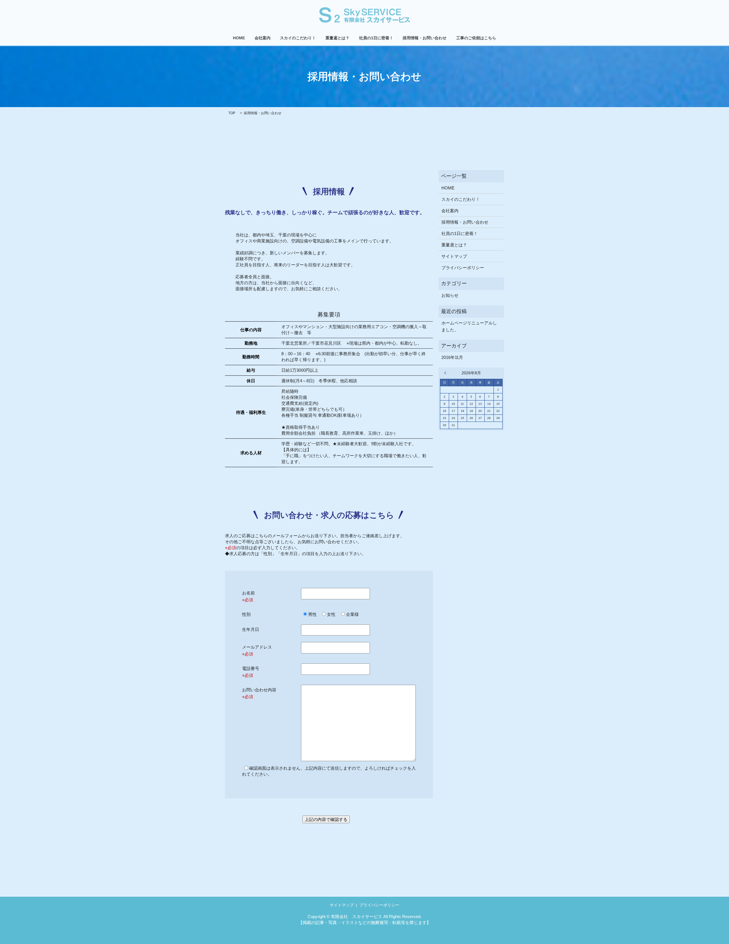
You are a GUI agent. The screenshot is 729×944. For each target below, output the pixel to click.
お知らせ (449, 295)
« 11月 (446, 372)
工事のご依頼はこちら (476, 38)
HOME (239, 38)
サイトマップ (454, 256)
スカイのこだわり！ (298, 38)
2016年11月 (452, 357)
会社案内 (263, 38)
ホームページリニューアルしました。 (469, 326)
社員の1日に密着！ (376, 38)
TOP (231, 113)
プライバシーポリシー (462, 267)
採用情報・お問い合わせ (425, 38)
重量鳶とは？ (337, 38)
